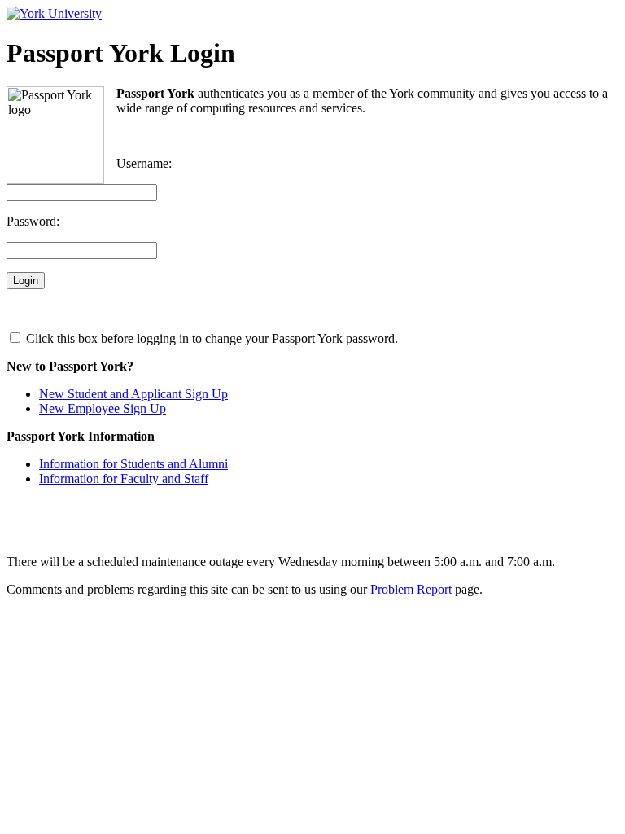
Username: (144, 163)
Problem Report (411, 589)
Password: (33, 221)
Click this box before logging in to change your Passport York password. (210, 338)
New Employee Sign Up (102, 408)
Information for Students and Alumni (133, 464)
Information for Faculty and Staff (123, 478)
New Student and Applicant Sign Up (133, 394)
